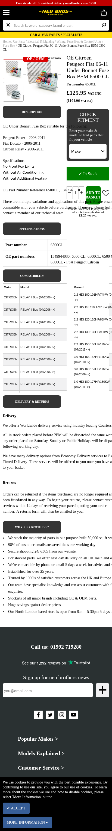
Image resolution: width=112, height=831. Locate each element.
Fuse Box (9, 46)
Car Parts (19, 41)
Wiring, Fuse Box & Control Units (79, 41)
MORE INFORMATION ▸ (27, 822)
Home (7, 41)
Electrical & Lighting (40, 41)
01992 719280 (66, 647)
